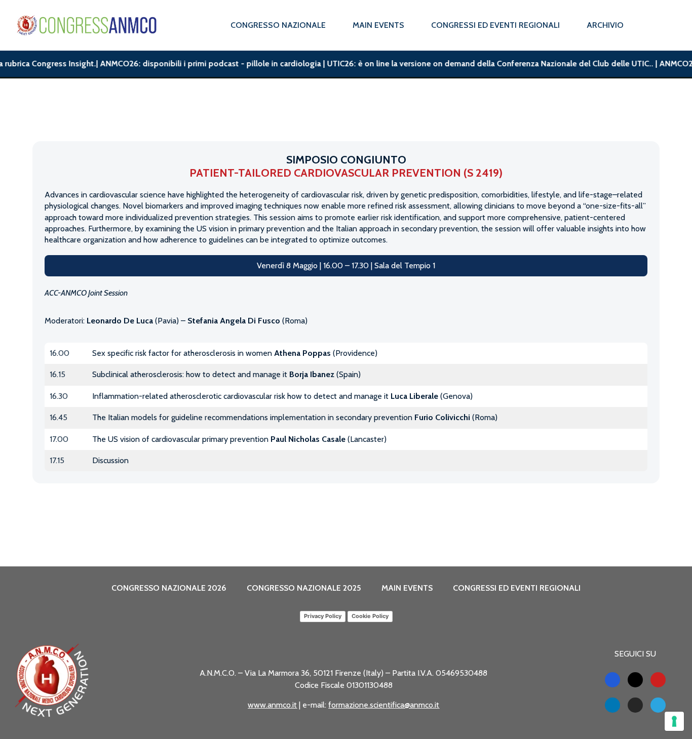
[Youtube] (658, 679)
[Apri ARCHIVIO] (630, 25)
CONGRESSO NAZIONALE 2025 (304, 588)
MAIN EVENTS (407, 588)
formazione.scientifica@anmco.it (383, 705)
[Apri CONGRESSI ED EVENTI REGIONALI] (566, 25)
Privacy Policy (322, 616)
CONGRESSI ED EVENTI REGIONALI (517, 588)
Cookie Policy (370, 616)
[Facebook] (612, 679)
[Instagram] (635, 705)
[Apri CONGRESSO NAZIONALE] (332, 25)
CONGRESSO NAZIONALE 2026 (168, 588)
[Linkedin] (612, 705)
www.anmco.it (272, 705)
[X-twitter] (635, 679)
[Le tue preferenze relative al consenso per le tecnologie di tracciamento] (674, 721)
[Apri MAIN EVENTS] (411, 25)
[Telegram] (658, 705)
